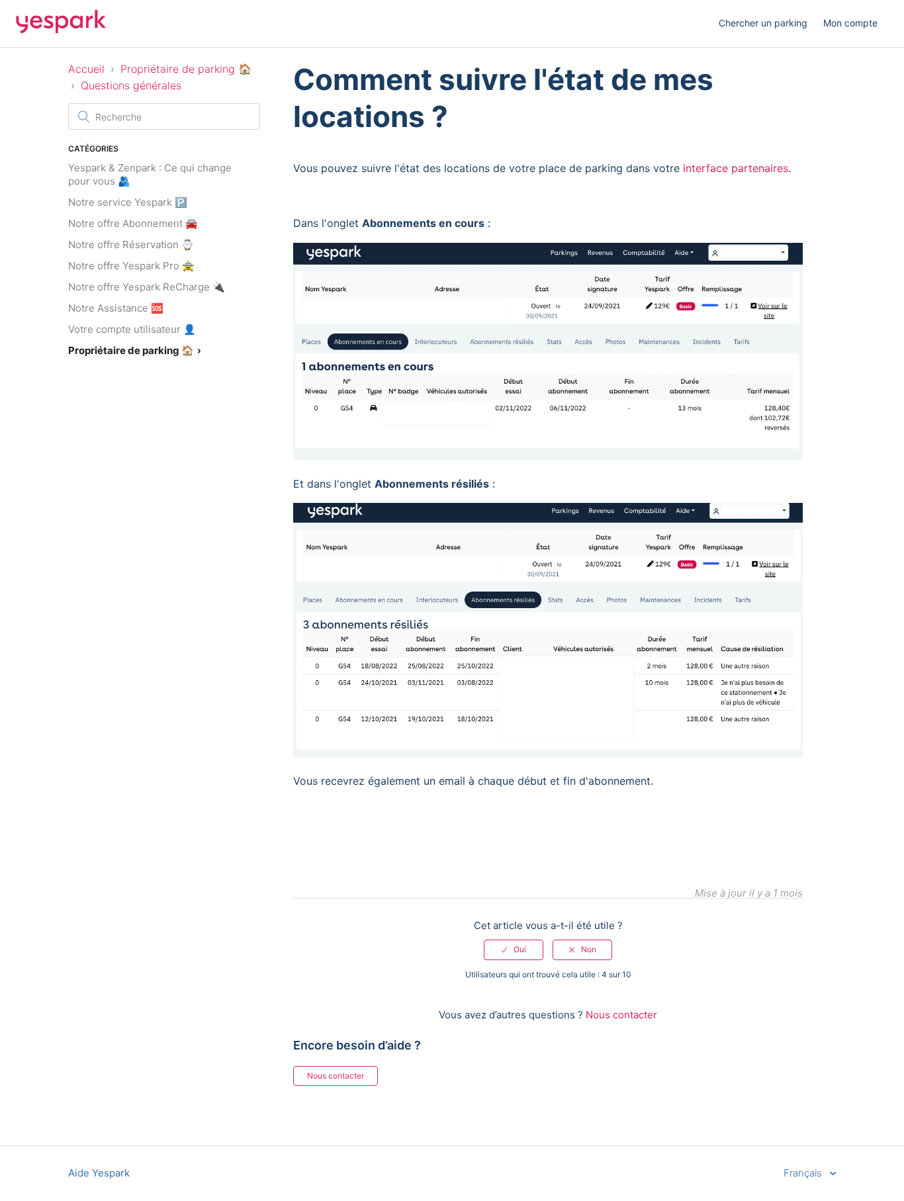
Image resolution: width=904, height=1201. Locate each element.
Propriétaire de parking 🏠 (185, 68)
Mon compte (850, 22)
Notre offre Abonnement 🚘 (133, 223)
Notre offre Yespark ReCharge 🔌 (146, 287)
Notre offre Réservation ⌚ (131, 244)
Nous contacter (621, 1014)
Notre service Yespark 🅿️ (127, 202)
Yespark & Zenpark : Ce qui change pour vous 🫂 (150, 174)
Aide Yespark (99, 1173)
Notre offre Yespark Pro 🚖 (131, 265)
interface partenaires (735, 168)
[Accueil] (61, 30)
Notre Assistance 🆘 (115, 308)
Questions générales (131, 85)
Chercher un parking (763, 22)
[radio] (513, 949)
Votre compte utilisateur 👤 (132, 329)
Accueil (86, 68)
